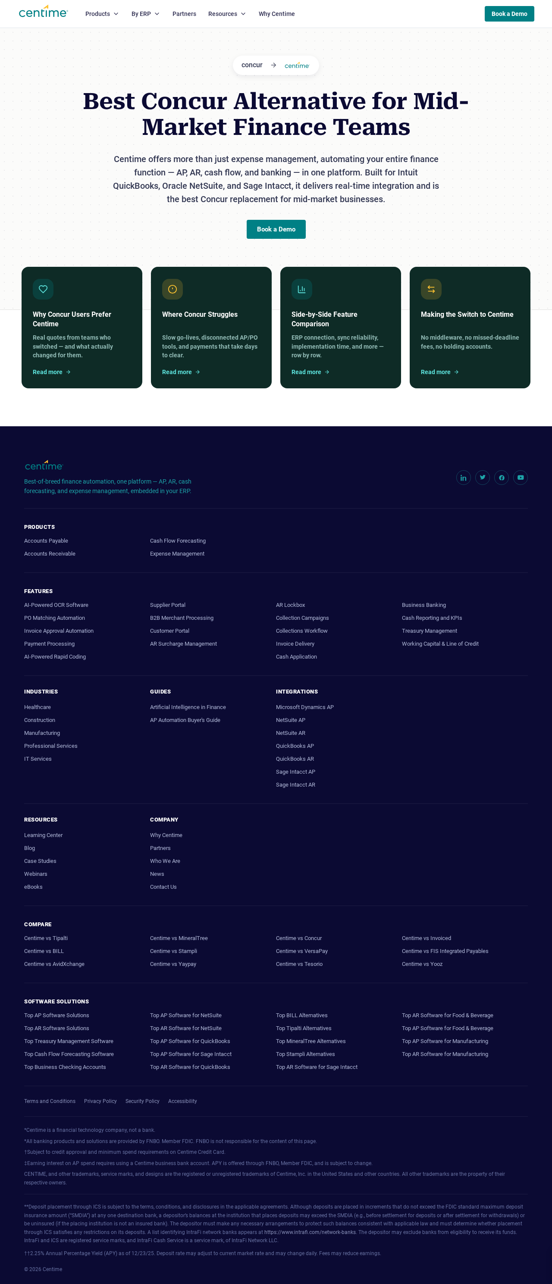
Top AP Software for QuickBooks (190, 1041)
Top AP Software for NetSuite (186, 1015)
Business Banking (424, 605)
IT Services (38, 759)
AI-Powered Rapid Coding (55, 656)
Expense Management (177, 553)
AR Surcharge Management (183, 643)
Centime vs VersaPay (302, 951)
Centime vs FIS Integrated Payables (445, 951)
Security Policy (142, 1101)
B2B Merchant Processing (181, 618)
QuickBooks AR (295, 759)
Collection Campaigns (302, 618)
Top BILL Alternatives (302, 1015)
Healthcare (37, 707)
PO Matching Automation (54, 618)
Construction (39, 720)
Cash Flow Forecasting (178, 540)
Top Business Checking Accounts (65, 1067)
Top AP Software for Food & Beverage (447, 1028)
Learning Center (43, 835)
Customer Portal (169, 631)
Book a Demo (509, 13)
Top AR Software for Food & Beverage (447, 1015)
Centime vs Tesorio (299, 964)
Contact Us (163, 887)
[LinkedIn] (463, 477)
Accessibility (182, 1101)
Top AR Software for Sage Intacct (317, 1067)
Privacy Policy (100, 1101)
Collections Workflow (302, 631)
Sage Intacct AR (295, 784)
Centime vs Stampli (173, 951)
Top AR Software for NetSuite (186, 1028)
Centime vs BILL (44, 951)
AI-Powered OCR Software (56, 605)
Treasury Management (429, 631)
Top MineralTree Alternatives (311, 1041)
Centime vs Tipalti (46, 938)
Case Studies (40, 861)
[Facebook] (501, 477)
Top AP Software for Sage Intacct (191, 1054)
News (157, 874)
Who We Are (165, 861)
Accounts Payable (46, 540)
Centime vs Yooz (422, 964)
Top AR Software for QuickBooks (190, 1067)
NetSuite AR (290, 733)
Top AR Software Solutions (56, 1028)
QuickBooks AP (295, 746)
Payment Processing (49, 643)
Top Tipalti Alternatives (304, 1028)
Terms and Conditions (49, 1101)
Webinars (35, 874)
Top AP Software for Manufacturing (445, 1041)
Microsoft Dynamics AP (305, 707)
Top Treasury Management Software (68, 1041)
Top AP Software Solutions (56, 1015)
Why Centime (277, 13)
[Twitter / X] (482, 477)
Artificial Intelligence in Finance (188, 707)
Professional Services (51, 746)
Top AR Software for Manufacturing (445, 1054)
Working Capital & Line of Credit (440, 643)
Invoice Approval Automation (59, 631)
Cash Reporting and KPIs (432, 618)
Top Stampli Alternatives (305, 1054)
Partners (184, 13)
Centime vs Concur (299, 938)
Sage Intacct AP (295, 772)
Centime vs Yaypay (173, 964)
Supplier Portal (167, 605)
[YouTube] (520, 477)
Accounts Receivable (49, 553)
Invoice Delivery (295, 643)
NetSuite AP (290, 720)
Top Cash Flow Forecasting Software (69, 1054)
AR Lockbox (290, 605)
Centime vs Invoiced (426, 938)
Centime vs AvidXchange (54, 964)
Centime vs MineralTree (179, 938)
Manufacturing (42, 733)
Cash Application (296, 656)
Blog (29, 848)
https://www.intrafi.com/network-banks (310, 1232)
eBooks (33, 887)
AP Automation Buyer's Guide (185, 720)
